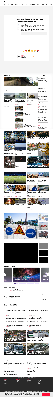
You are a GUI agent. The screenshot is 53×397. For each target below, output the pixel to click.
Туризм (26, 4)
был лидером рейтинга (28, 32)
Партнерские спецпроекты (19, 381)
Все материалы (6, 4)
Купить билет (44, 289)
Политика (5, 383)
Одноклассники (40, 382)
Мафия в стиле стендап (13, 304)
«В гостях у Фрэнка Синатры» (13, 301)
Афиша (12, 4)
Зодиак (38, 4)
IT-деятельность (33, 377)
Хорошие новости (32, 4)
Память (47, 4)
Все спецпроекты (18, 380)
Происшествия (17, 4)
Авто (4, 382)
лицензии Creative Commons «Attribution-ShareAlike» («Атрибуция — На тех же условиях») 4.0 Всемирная (37, 391)
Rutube (39, 383)
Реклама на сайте (19, 377)
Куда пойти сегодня (29, 381)
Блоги (22, 4)
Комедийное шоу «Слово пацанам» (14, 296)
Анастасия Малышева (24, 22)
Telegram (39, 381)
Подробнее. (19, 395)
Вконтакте (39, 380)
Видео (51, 4)
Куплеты (42, 4)
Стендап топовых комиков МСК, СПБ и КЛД (16, 293)
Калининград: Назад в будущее (14, 289)
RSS (38, 384)
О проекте (29, 377)
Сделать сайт (24, 377)
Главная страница (29, 380)
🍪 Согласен (45, 394)
